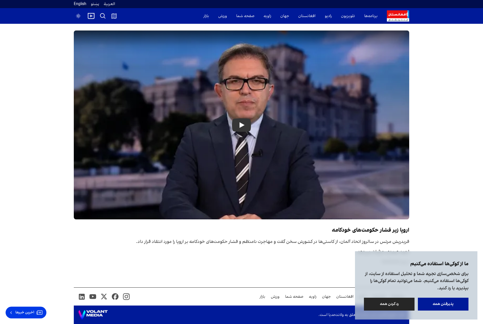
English (80, 4)
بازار (206, 16)
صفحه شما (245, 16)
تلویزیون (348, 16)
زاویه (267, 16)
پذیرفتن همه (443, 304)
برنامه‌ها (371, 16)
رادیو (328, 16)
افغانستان (307, 16)
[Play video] (91, 16)
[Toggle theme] (78, 15)
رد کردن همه (389, 304)
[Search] (103, 16)
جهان (284, 16)
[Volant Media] (93, 315)
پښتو (95, 4)
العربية (109, 4)
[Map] (114, 16)
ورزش (222, 16)
